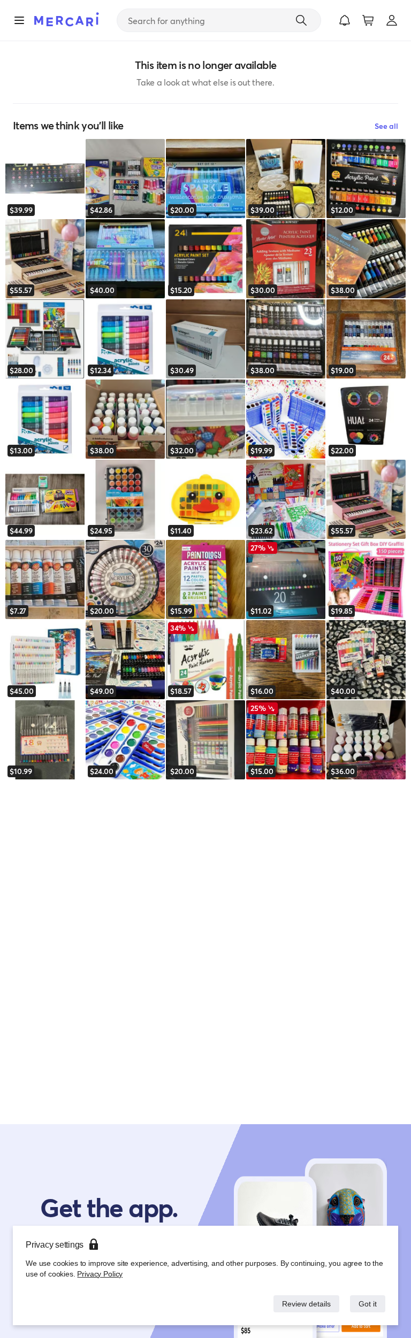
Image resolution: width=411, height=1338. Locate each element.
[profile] (391, 20)
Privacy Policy (98, 1274)
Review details (303, 1303)
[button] (344, 20)
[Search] (301, 20)
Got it (367, 1303)
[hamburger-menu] (19, 20)
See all (386, 126)
